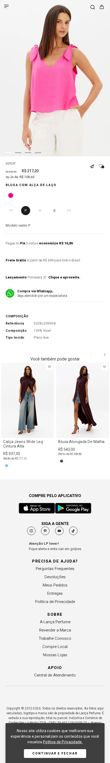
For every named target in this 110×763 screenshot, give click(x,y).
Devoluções (55, 577)
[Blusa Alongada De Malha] (82, 414)
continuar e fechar (55, 753)
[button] (93, 164)
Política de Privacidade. (63, 742)
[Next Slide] (104, 354)
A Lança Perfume (55, 622)
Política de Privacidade (55, 602)
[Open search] (92, 7)
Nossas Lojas (55, 655)
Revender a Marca (55, 630)
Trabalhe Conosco (55, 638)
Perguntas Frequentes (55, 569)
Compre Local (55, 647)
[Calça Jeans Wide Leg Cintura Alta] (27, 416)
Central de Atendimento (55, 675)
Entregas (55, 593)
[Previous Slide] (91, 354)
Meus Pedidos (55, 585)
